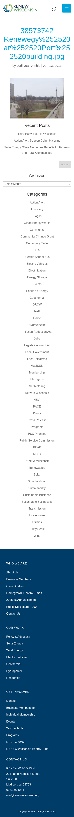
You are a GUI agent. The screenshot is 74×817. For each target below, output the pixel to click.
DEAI (37, 250)
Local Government (37, 352)
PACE (37, 406)
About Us (12, 572)
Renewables (37, 467)
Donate (11, 700)
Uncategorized (37, 515)
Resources (13, 677)
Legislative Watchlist (37, 345)
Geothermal (37, 297)
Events (37, 284)
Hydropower (14, 671)
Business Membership (20, 707)
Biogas (37, 216)
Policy (37, 413)
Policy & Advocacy (18, 636)
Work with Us (14, 728)
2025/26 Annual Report (21, 599)
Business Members (18, 579)
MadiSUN (37, 365)
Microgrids (37, 379)
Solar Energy (14, 643)
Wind (37, 535)
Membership (37, 372)
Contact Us (13, 613)
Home (37, 318)
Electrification (37, 270)
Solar (37, 474)
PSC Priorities (37, 433)
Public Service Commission (37, 440)
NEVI (37, 399)
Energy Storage (37, 277)
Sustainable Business (37, 494)
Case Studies (15, 586)
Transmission (37, 508)
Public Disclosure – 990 (21, 606)
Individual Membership (20, 714)
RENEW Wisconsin (37, 460)
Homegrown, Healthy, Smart (24, 593)
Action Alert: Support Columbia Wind (37, 140)
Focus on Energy (37, 290)
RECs (37, 454)
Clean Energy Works (37, 222)
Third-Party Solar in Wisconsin (37, 133)
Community (37, 229)
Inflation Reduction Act (37, 331)
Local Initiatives (37, 358)
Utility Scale (37, 528)
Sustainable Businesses (37, 501)
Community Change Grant (37, 236)
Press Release (37, 420)
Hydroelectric (37, 324)
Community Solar (37, 243)
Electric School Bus (37, 256)
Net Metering (37, 386)
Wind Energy (14, 650)
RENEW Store (15, 742)
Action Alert (37, 202)
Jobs (37, 338)
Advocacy (37, 209)
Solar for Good (37, 481)
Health (37, 311)
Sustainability (37, 488)
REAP (37, 447)
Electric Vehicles (37, 263)
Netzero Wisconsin (37, 392)
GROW (37, 304)
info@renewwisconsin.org (22, 795)
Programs (37, 426)
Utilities (37, 522)
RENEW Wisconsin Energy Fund (27, 748)
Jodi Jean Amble (28, 65)
